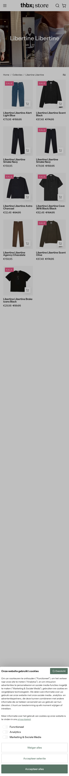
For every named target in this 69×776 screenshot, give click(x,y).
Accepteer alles (34, 769)
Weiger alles (34, 747)
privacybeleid (24, 719)
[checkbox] (12, 727)
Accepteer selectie (34, 758)
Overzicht (60, 671)
